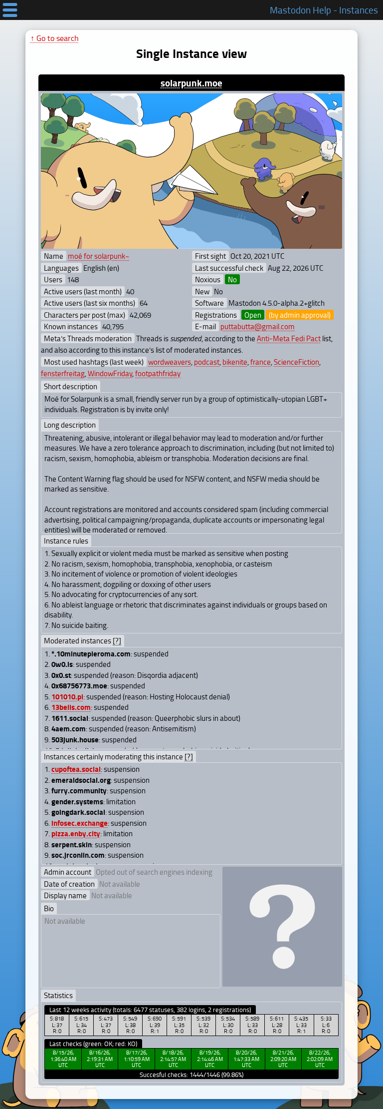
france (260, 362)
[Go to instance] (191, 171)
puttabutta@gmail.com (257, 326)
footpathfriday (158, 373)
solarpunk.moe (191, 82)
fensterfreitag (63, 373)
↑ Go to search (54, 37)
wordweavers (169, 362)
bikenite (234, 362)
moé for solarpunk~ (98, 256)
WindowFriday (110, 373)
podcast (206, 362)
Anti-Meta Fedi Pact (289, 338)
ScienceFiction (296, 362)
